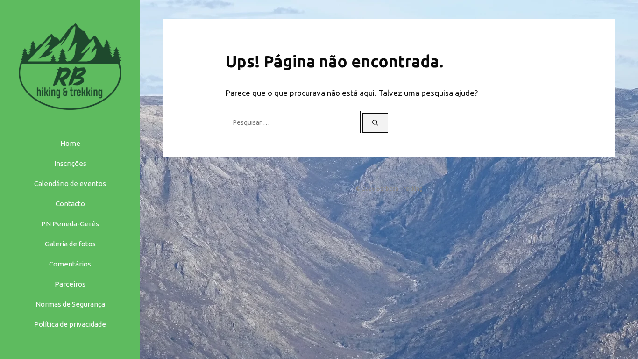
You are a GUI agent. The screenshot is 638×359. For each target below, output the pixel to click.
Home (70, 143)
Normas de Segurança (70, 304)
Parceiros (70, 284)
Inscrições (70, 163)
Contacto (70, 204)
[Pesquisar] (375, 123)
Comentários (70, 264)
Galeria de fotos (70, 244)
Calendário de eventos (70, 183)
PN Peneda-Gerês (70, 224)
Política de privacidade (70, 324)
